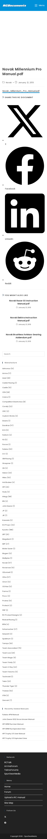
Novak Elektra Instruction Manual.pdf (23, 319)
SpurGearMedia (12, 773)
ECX (4, 430)
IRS (3, 501)
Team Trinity (7, 662)
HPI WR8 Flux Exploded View (13, 729)
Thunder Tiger (8, 686)
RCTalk (7, 762)
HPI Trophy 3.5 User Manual (13, 733)
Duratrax (6, 425)
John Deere (7, 506)
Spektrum (6, 638)
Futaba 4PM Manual (10, 714)
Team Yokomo (8, 672)
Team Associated (9, 648)
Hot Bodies (6, 482)
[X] (5, 817)
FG (3, 439)
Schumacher (7, 629)
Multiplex (6, 558)
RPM (4, 624)
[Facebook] (5, 822)
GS (3, 468)
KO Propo (6, 525)
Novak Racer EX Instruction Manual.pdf (23, 302)
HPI (3, 487)
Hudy (4, 492)
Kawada (6, 520)
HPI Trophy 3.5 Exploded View (14, 738)
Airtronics (6, 368)
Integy (5, 496)
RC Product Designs (10, 615)
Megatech (6, 539)
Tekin (4, 681)
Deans (5, 420)
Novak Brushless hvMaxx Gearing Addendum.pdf (23, 336)
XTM (4, 695)
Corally (5, 406)
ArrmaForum (11, 766)
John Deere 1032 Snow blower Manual (18, 719)
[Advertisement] (23, 35)
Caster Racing (8, 383)
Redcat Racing (8, 619)
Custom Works (8, 416)
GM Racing (6, 458)
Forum (7, 791)
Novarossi (6, 567)
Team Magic (7, 657)
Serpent (5, 634)
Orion (4, 582)
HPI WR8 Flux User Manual (13, 724)
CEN (4, 392)
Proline (5, 600)
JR (3, 515)
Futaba (5, 449)
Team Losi (6, 653)
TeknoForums (11, 769)
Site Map (8, 802)
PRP (3, 610)
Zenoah (5, 700)
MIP (3, 544)
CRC (4, 411)
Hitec (4, 477)
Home (7, 786)
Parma (5, 591)
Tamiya (5, 643)
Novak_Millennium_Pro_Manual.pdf (21, 90)
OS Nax (5, 586)
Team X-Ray (7, 667)
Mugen (5, 553)
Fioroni (5, 444)
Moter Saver (7, 548)
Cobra (5, 397)
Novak (9, 82)
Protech (5, 605)
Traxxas (5, 691)
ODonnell (6, 572)
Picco (4, 596)
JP (3, 510)
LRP (3, 534)
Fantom (5, 435)
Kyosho (5, 529)
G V (3, 454)
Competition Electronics (12, 401)
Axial (4, 378)
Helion (5, 473)
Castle (5, 387)
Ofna (4, 577)
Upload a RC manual (14, 797)
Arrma (5, 373)
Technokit (6, 676)
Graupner (6, 463)
